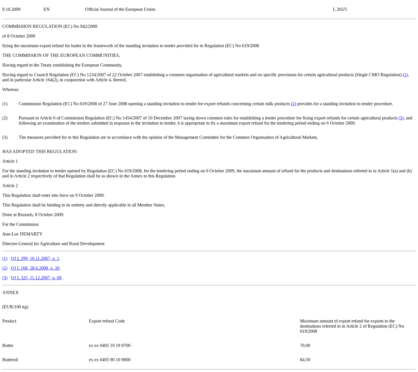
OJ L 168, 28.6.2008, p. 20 (35, 268)
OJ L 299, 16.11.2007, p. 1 (35, 258)
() (405, 74)
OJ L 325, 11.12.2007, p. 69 (36, 277)
